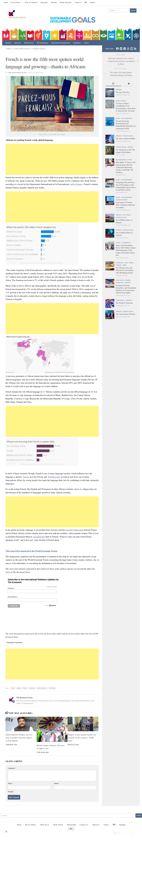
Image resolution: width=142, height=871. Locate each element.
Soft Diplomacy (22, 48)
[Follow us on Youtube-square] (131, 48)
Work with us (58, 824)
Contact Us (78, 2)
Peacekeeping (127, 118)
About (6, 2)
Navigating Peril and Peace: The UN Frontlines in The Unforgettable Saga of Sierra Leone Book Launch (126, 186)
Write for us (44, 824)
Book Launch (121, 101)
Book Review (29, 43)
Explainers (77, 43)
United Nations (121, 200)
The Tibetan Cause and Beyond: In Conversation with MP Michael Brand (124, 270)
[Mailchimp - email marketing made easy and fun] (50, 606)
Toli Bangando (54, 476)
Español (92, 2)
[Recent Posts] (113, 83)
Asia (126, 263)
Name (10, 783)
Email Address (13, 597)
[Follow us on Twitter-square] (121, 48)
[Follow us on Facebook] (117, 48)
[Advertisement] (52, 159)
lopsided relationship (74, 529)
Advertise (54, 2)
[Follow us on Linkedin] (124, 48)
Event (118, 118)
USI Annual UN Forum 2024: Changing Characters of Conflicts (125, 205)
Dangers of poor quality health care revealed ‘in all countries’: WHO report (82, 737)
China (131, 263)
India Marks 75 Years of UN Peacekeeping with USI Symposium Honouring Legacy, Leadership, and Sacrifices (125, 167)
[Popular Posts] (128, 83)
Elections (126, 215)
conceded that (39, 536)
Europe (19, 688)
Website (10, 791)
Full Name (11, 588)
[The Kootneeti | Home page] (18, 14)
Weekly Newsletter (66, 2)
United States (128, 136)
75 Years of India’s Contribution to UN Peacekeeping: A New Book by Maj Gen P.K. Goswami (126, 107)
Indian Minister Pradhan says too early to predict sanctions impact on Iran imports (19, 737)
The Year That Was (122, 92)
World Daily (39, 48)
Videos (86, 43)
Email (56, 783)
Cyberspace (126, 243)
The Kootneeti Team (17, 72)
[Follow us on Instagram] (128, 48)
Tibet (125, 265)
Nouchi (26, 476)
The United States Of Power (125, 314)
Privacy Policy (15, 2)
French (25, 688)
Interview (17, 43)
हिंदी (86, 2)
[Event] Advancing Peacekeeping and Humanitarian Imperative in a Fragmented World (126, 125)
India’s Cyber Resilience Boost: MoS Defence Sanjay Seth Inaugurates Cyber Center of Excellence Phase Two (126, 250)
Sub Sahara (52, 688)
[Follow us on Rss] (135, 48)
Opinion (8, 43)
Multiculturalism (42, 688)
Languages (32, 688)
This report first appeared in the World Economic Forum (31, 551)
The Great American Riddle (125, 138)
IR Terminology (42, 43)
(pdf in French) (76, 184)
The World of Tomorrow (124, 303)
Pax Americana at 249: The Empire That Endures (125, 151)
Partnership (44, 2)
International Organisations (60, 43)
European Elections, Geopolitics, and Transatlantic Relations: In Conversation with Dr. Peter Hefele (126, 289)
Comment (12, 768)
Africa (9, 48)
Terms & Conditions (31, 2)
